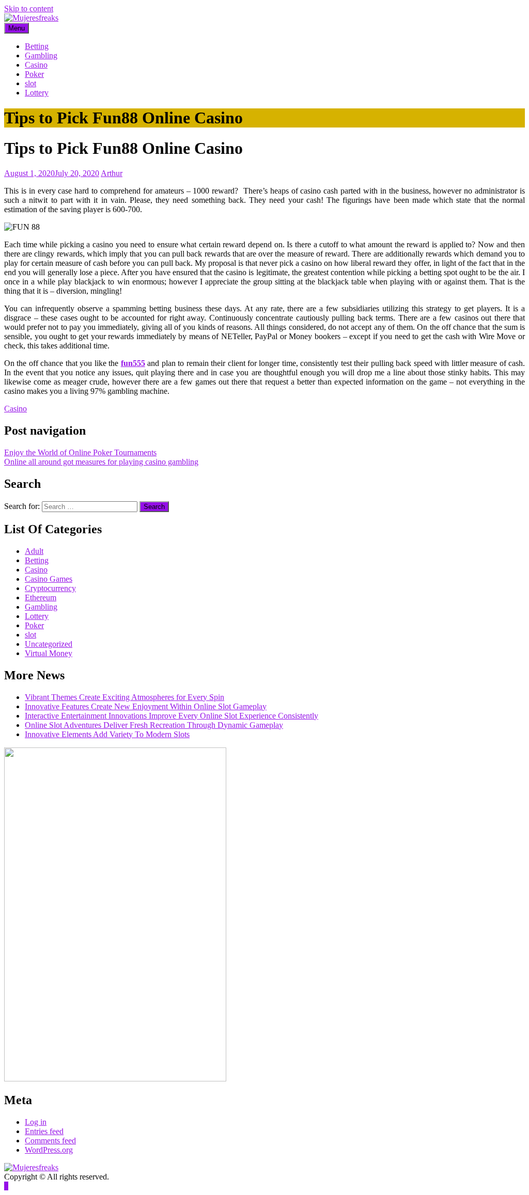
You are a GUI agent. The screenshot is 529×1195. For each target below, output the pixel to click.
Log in (35, 1122)
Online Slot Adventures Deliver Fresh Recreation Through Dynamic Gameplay (154, 725)
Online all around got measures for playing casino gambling (101, 461)
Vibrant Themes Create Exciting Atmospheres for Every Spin (124, 697)
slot (30, 83)
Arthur (111, 173)
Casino (36, 64)
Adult (34, 551)
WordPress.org (49, 1149)
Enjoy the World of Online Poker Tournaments (80, 452)
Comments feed (50, 1140)
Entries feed (44, 1131)
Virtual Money (48, 653)
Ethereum (40, 597)
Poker (34, 74)
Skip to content (28, 8)
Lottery (37, 92)
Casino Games (48, 579)
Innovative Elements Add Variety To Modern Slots (107, 734)
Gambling (41, 55)
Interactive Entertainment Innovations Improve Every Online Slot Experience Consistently (171, 715)
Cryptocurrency (50, 588)
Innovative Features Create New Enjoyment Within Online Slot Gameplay (146, 706)
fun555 (133, 363)
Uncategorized (48, 644)
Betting (37, 46)
